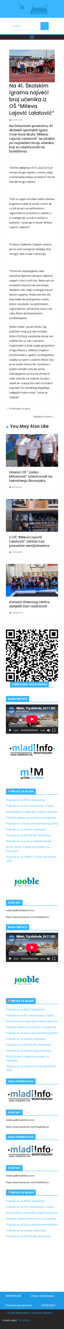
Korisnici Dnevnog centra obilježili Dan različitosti (29, 604)
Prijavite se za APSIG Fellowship (25, 800)
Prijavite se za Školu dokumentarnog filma (32, 823)
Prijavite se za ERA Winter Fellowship (28, 835)
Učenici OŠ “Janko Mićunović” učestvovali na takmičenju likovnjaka (30, 476)
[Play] (10, 730)
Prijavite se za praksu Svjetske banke (28, 841)
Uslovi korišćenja (42, 1296)
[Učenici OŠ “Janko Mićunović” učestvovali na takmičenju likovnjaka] (32, 450)
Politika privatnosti (19, 1305)
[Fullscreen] (53, 730)
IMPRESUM (13, 1296)
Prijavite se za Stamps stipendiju (25, 829)
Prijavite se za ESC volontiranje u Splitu (30, 806)
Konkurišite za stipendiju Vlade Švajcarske (31, 812)
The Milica (24, 1320)
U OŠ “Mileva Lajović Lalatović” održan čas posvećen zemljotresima (29, 541)
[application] (32, 719)
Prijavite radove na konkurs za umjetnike (31, 817)
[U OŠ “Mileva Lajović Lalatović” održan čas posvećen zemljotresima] (32, 515)
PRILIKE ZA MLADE (22, 791)
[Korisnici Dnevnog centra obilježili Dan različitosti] (32, 580)
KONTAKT (48, 1305)
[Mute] (48, 730)
